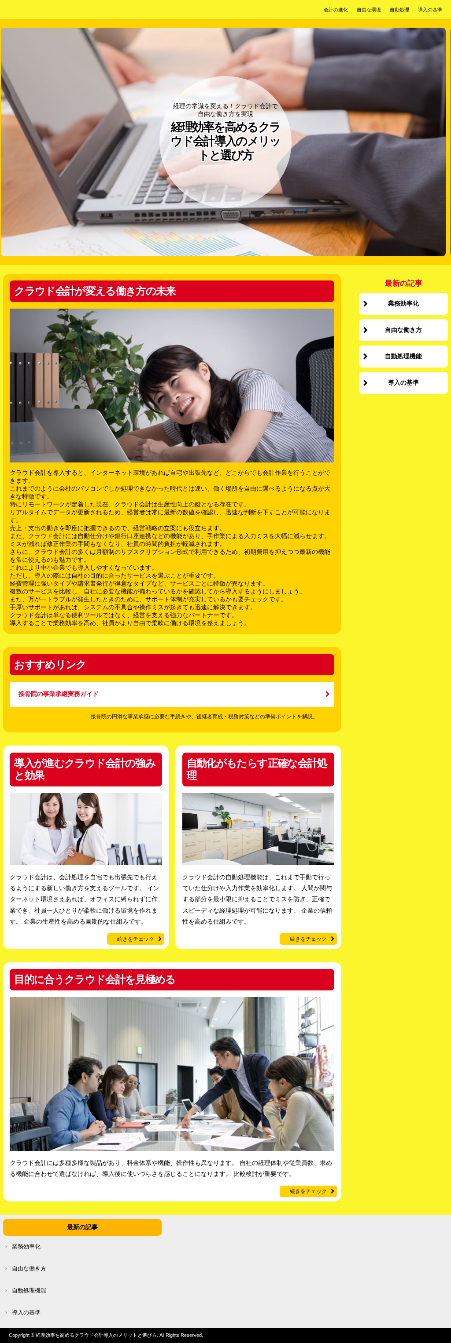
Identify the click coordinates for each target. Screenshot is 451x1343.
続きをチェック (135, 939)
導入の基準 (430, 9)
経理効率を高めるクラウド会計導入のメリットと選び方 (225, 141)
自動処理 (399, 9)
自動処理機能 (403, 356)
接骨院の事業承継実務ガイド (58, 694)
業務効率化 (403, 303)
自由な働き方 (403, 330)
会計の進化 (336, 9)
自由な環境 (369, 9)
